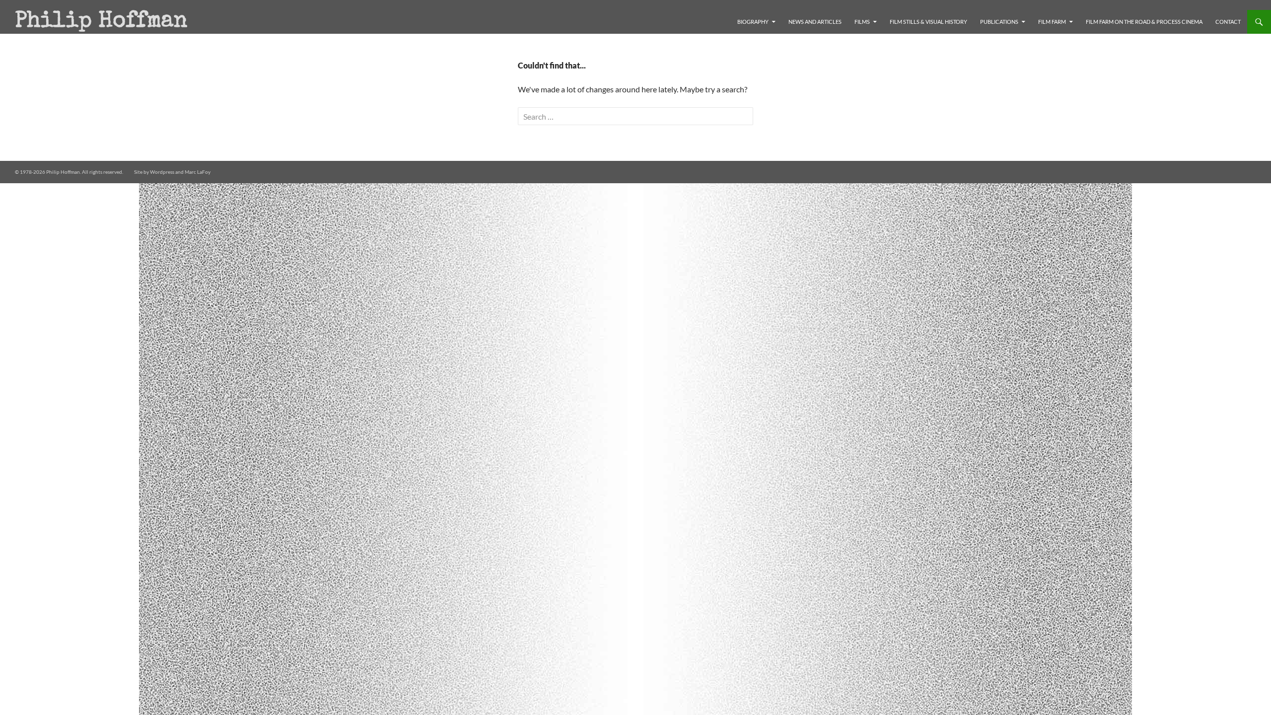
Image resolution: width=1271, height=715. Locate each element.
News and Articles (815, 21)
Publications (999, 21)
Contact (1228, 21)
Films (862, 21)
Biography (753, 21)
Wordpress (162, 172)
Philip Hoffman (101, 22)
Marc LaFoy (198, 172)
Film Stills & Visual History (928, 21)
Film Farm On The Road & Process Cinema (1144, 21)
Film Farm (1052, 21)
